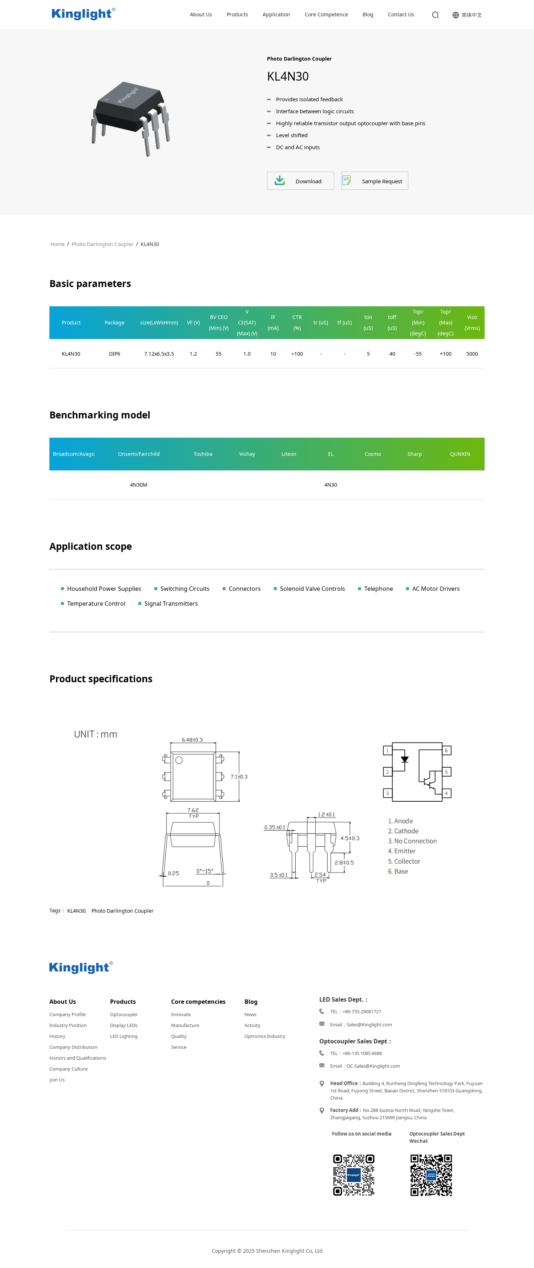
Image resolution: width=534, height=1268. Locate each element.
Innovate (181, 1014)
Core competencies (198, 1002)
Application (276, 14)
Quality (179, 1036)
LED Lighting (124, 1036)
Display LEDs (123, 1025)
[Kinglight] (84, 14)
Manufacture (185, 1025)
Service (178, 1047)
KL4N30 (150, 244)
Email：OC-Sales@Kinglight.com (365, 1066)
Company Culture (68, 1068)
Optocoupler (124, 1014)
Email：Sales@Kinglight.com (361, 1024)
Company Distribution (73, 1047)
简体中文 (472, 14)
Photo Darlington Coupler (103, 244)
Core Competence (326, 14)
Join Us (57, 1079)
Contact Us (401, 14)
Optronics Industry (265, 1036)
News (250, 1014)
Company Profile (67, 1014)
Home (57, 244)
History (57, 1036)
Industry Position (68, 1025)
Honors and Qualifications (77, 1058)
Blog (368, 14)
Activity (252, 1025)
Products (237, 14)
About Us (201, 14)
